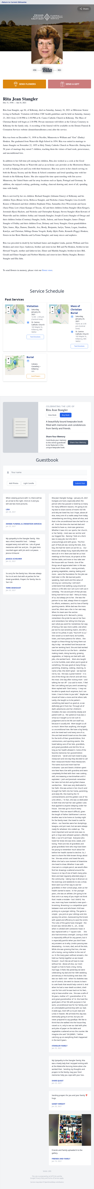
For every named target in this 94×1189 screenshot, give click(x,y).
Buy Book (65, 415)
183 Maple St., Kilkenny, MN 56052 (37, 329)
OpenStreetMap (49, 1182)
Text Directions (35, 337)
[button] (14, 311)
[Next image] (88, 1129)
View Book (52, 415)
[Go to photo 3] (69, 1144)
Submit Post (80, 483)
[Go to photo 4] (70, 1144)
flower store (47, 270)
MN (32, 371)
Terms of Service (53, 1178)
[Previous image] (51, 1129)
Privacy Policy (40, 1178)
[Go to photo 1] (66, 1144)
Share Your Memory (78, 442)
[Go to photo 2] (67, 1144)
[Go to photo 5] (72, 1144)
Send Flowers (35, 376)
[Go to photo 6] (73, 1144)
